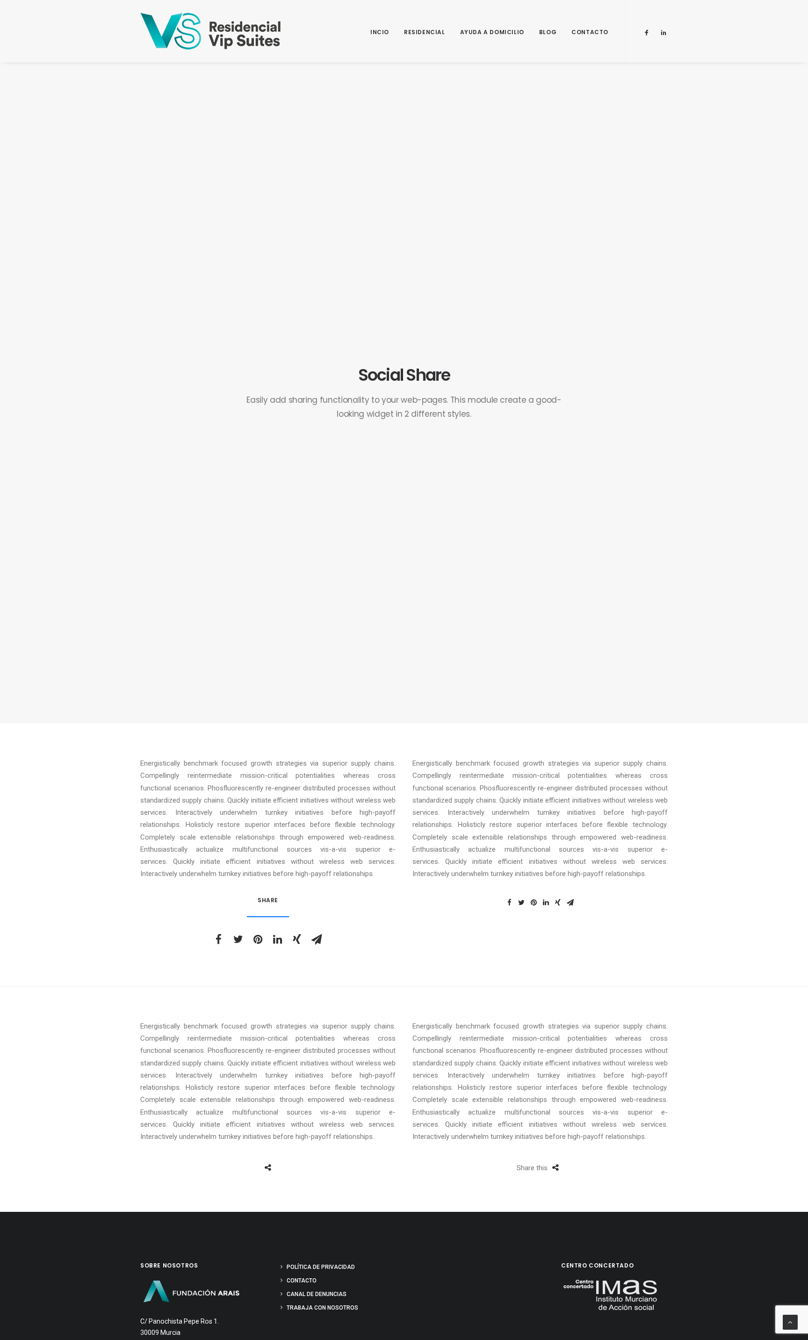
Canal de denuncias (316, 1294)
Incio (379, 32)
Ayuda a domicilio (492, 32)
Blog (547, 32)
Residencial (424, 32)
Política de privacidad (321, 1267)
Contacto (589, 32)
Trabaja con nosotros (322, 1307)
